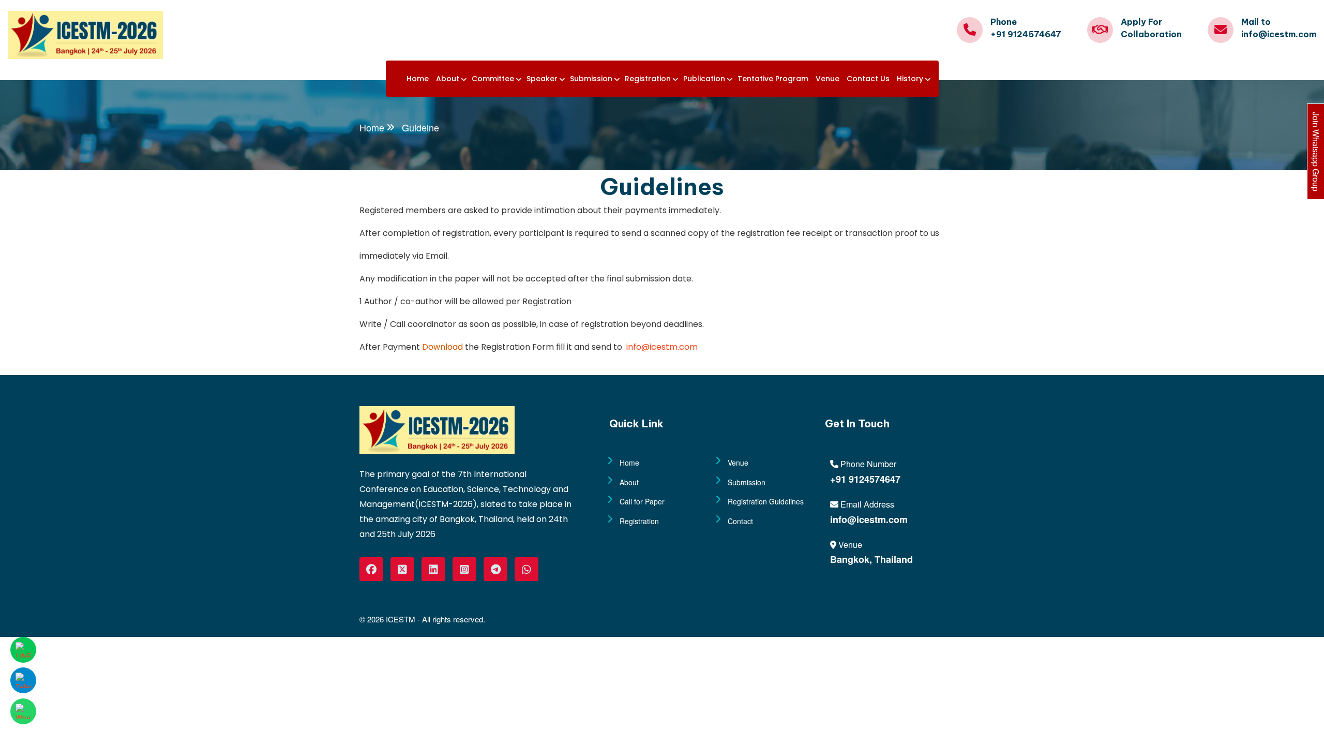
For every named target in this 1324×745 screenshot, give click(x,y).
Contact (740, 521)
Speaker (542, 78)
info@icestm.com (661, 347)
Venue (827, 78)
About (447, 78)
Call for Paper (642, 501)
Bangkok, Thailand (871, 559)
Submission (591, 78)
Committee (493, 78)
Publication (704, 78)
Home (418, 78)
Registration (648, 78)
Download (442, 347)
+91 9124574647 (865, 479)
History (910, 78)
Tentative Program (773, 78)
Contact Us (868, 78)
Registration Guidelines (766, 501)
